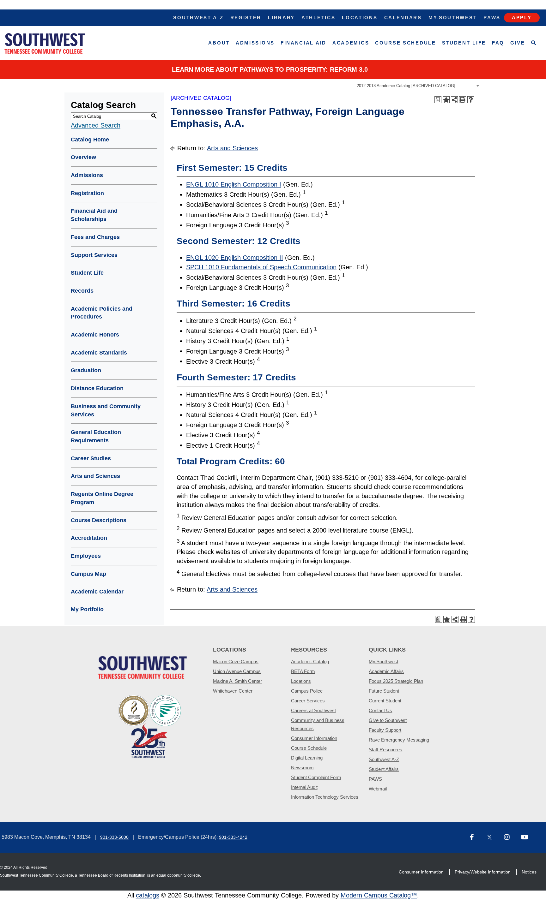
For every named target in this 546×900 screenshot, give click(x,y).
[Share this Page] (454, 99)
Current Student (385, 700)
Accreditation (89, 538)
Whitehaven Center (232, 691)
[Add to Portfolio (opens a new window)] (446, 99)
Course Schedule (405, 42)
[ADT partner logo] (149, 726)
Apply (522, 17)
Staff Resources (385, 749)
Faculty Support (385, 730)
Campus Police (307, 691)
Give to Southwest (388, 720)
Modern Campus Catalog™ (379, 895)
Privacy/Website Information (483, 871)
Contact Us (380, 710)
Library (281, 17)
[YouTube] (527, 837)
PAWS (375, 779)
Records (82, 291)
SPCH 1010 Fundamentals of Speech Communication (261, 267)
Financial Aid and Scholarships (94, 215)
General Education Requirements (96, 436)
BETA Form (303, 671)
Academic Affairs (386, 671)
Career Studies (91, 458)
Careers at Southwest (313, 710)
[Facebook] (476, 837)
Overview (83, 157)
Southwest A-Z (198, 17)
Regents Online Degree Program (102, 498)
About (219, 42)
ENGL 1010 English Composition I (233, 184)
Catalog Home (90, 139)
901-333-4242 (233, 837)
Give (517, 42)
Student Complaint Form (316, 777)
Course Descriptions (98, 520)
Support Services (94, 255)
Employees (86, 556)
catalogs (147, 895)
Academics (350, 42)
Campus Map (88, 574)
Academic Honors (95, 334)
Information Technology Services (324, 797)
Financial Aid (303, 42)
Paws (491, 17)
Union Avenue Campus (237, 671)
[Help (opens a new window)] (470, 99)
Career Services (308, 700)
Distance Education (97, 388)
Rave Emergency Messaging (399, 739)
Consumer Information (314, 738)
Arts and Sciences (95, 476)
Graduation (86, 370)
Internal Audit (304, 787)
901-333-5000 (114, 837)
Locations (359, 17)
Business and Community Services (106, 410)
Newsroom (302, 767)
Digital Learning (307, 757)
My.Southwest (452, 17)
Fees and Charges (95, 237)
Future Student (384, 691)
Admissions (255, 42)
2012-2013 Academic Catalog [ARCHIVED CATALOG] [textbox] (406, 85)
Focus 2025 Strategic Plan (396, 681)
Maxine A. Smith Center (237, 681)
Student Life (464, 42)
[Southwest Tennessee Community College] (45, 43)
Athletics (318, 17)
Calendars (403, 17)
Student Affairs (384, 769)
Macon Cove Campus (235, 661)
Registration (87, 193)
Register (246, 17)
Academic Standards (99, 352)
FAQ (498, 42)
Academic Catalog (310, 661)
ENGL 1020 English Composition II (234, 257)
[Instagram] (510, 837)
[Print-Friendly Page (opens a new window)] (462, 99)
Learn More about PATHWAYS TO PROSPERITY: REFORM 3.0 (270, 69)
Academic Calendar (97, 591)
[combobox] (418, 85)
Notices (529, 871)
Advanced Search (95, 125)
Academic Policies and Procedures (101, 313)
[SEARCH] (534, 43)
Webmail (378, 788)
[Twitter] (493, 837)
